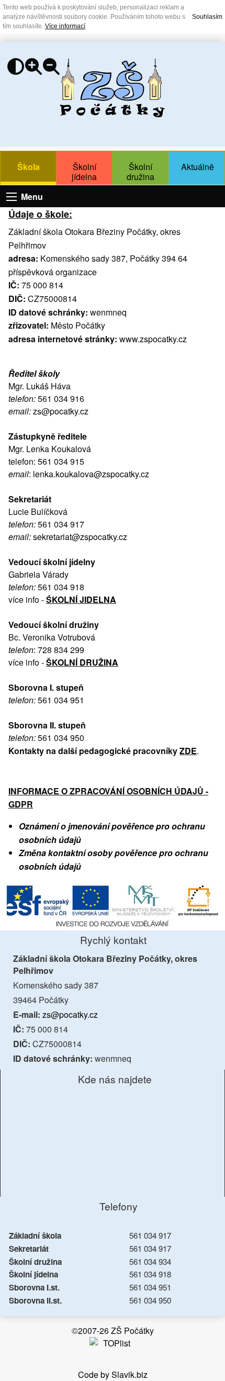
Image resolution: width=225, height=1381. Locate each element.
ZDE (188, 751)
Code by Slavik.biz (113, 1374)
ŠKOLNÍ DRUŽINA (82, 662)
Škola (28, 167)
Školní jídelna (84, 172)
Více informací (65, 26)
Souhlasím (207, 17)
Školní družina (140, 172)
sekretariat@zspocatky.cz (80, 537)
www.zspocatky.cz (153, 339)
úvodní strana (112, 88)
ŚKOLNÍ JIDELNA (81, 599)
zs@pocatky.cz (60, 411)
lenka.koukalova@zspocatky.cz (91, 474)
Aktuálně (197, 167)
